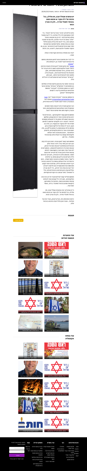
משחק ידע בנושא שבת (36, 451)
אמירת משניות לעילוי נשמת (48, 447)
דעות (77, 456)
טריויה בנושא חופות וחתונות (37, 454)
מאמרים (76, 453)
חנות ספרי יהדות (50, 461)
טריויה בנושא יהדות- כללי (37, 447)
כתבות (77, 449)
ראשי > (72, 9)
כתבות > (69, 9)
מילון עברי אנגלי (70, 455)
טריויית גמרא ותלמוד (37, 457)
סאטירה (62, 446)
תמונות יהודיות (78, 3)
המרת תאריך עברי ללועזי (69, 452)
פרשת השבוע (70, 459)
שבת (66, 28)
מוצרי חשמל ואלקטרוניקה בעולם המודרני (59, 98)
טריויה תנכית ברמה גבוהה (37, 460)
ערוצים (77, 451)
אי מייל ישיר (28, 450)
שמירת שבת (62, 28)
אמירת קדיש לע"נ (49, 451)
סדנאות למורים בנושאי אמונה (50, 454)
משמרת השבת (71, 65)
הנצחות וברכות (70, 457)
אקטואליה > (64, 9)
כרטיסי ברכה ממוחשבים (60, 450)
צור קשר (27, 446)
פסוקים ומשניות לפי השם (49, 458)
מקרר (68, 28)
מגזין (77, 446)
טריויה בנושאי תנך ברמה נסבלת (37, 464)
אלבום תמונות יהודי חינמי (70, 447)
